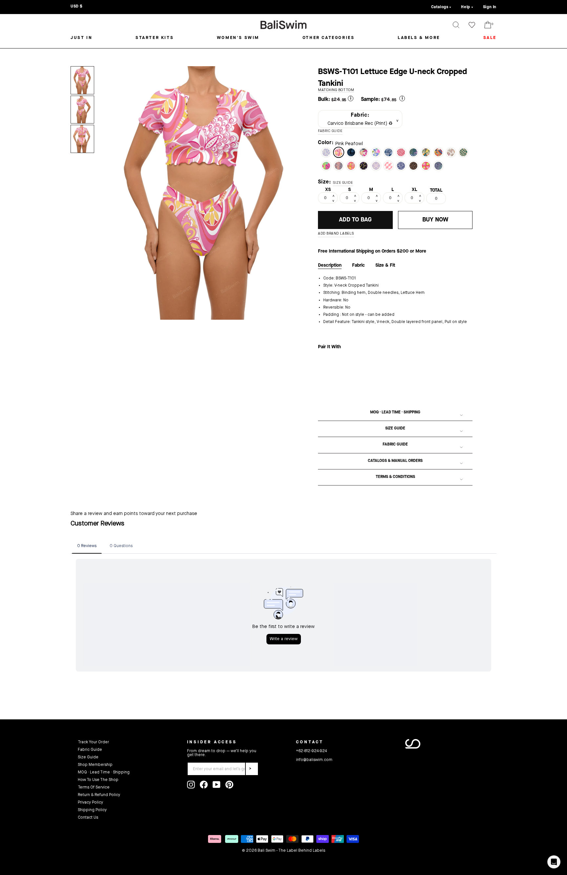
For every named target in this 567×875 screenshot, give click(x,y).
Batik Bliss (451, 152)
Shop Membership (95, 765)
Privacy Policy (90, 803)
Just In (81, 38)
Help (465, 7)
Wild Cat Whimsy (438, 166)
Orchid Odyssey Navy (413, 152)
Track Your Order (93, 742)
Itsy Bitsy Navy (401, 166)
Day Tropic (326, 166)
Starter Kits (155, 38)
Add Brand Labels (336, 234)
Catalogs (440, 7)
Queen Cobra (339, 166)
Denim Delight (388, 152)
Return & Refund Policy (99, 795)
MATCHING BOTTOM (336, 90)
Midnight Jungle (351, 152)
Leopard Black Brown (413, 166)
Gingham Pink (388, 166)
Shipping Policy (92, 810)
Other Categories (329, 38)
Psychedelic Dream (351, 166)
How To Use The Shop (98, 780)
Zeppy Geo (426, 166)
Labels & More (419, 38)
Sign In (489, 7)
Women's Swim (238, 38)
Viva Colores (438, 152)
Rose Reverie (363, 166)
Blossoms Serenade (326, 152)
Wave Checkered (463, 152)
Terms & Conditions (395, 477)
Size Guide (395, 428)
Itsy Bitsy (401, 152)
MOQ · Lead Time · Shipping (395, 412)
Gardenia (376, 152)
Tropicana (363, 152)
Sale (489, 38)
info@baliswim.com (314, 760)
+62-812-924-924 (311, 751)
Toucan (426, 152)
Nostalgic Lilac (376, 166)
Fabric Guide (395, 445)
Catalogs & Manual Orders (395, 461)
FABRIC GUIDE (330, 131)
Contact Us (88, 818)
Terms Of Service (94, 787)
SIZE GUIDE (343, 183)
